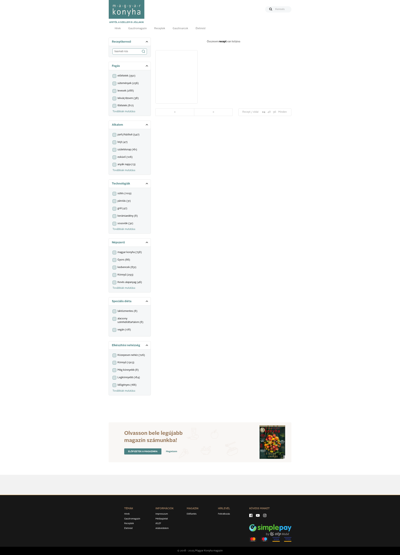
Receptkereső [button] (121, 41)
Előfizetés (192, 514)
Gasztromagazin (137, 28)
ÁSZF (158, 523)
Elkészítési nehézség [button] (126, 345)
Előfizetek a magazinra (143, 451)
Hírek (118, 28)
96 (274, 112)
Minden (282, 112)
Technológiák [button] (121, 183)
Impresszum (161, 514)
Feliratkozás (224, 514)
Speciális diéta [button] (121, 301)
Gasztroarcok (180, 28)
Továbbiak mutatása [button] (123, 111)
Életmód (200, 28)
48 (269, 112)
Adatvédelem (162, 528)
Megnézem (171, 451)
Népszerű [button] (118, 242)
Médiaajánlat (161, 519)
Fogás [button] (116, 66)
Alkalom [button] (117, 124)
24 (263, 112)
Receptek (159, 28)
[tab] (130, 42)
